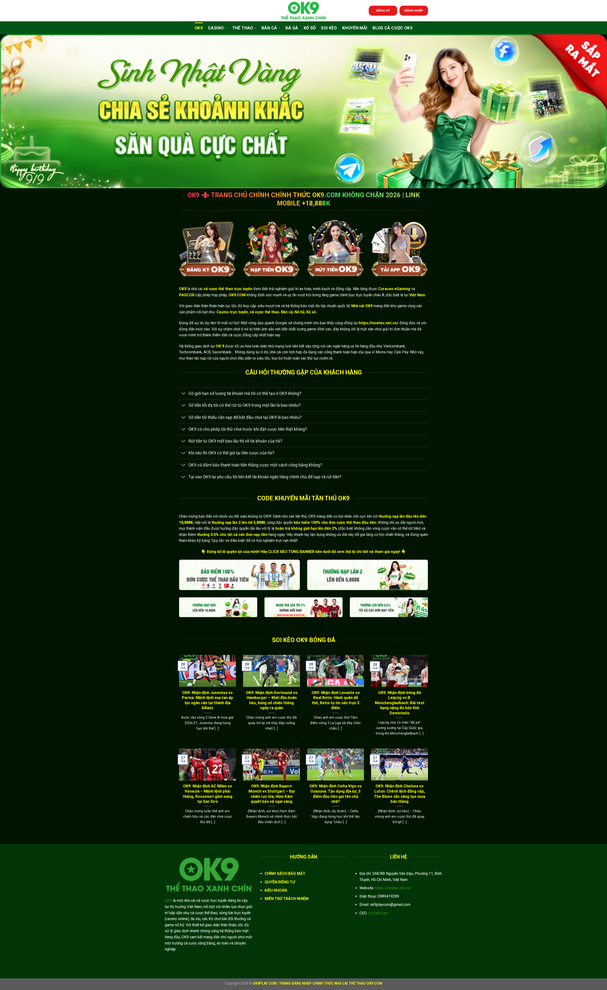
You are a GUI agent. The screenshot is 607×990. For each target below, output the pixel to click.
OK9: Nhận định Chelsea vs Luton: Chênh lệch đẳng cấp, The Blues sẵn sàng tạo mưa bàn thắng (399, 794)
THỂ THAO (242, 28)
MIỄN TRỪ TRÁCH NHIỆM (286, 898)
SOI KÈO (329, 28)
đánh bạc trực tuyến (356, 295)
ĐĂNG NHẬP (414, 10)
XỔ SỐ (310, 28)
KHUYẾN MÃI (355, 28)
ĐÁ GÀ (291, 28)
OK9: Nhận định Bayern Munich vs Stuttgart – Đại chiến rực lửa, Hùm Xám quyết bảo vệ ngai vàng (271, 794)
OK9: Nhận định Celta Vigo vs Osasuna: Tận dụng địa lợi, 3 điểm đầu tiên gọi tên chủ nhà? (335, 794)
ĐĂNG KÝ (383, 10)
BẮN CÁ (269, 28)
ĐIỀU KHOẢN (276, 890)
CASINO (216, 28)
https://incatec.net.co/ (393, 888)
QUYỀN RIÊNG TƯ (280, 882)
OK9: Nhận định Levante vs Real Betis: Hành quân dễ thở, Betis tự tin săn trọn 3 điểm (336, 700)
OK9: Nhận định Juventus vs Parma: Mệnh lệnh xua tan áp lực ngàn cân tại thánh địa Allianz (207, 700)
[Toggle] (183, 394)
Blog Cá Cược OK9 (392, 28)
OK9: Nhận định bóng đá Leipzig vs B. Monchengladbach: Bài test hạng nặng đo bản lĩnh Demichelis (399, 702)
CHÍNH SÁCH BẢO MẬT (285, 873)
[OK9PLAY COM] (303, 10)
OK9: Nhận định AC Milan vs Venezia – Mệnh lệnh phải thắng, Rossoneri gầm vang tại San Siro (207, 794)
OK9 (199, 28)
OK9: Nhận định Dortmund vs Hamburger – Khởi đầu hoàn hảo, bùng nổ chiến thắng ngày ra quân (271, 700)
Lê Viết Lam (378, 913)
